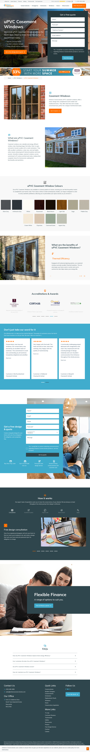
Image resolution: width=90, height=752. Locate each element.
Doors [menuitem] (58, 5)
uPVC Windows (18, 78)
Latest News (13, 1)
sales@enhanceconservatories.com (14, 692)
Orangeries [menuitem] (35, 5)
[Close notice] (87, 748)
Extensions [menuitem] (43, 5)
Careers (47, 731)
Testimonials (31, 1)
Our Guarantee (38, 1)
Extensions (48, 696)
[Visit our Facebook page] (66, 689)
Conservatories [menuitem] (25, 5)
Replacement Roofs (50, 698)
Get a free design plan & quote (14, 52)
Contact (47, 729)
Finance (20, 1)
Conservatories (49, 689)
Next (84, 276)
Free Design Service (50, 727)
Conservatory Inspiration (52, 705)
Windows (47, 700)
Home (9, 78)
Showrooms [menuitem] (65, 5)
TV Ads (47, 713)
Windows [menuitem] (51, 5)
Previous (51, 276)
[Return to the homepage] (9, 5)
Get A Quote (54, 111)
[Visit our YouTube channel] (68, 689)
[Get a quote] (45, 72)
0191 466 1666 (80, 1)
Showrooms (48, 722)
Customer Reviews (50, 715)
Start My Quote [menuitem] (78, 5)
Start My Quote (71, 694)
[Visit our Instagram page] (70, 689)
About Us (7, 1)
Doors (46, 703)
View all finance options (42, 605)
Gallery (25, 1)
